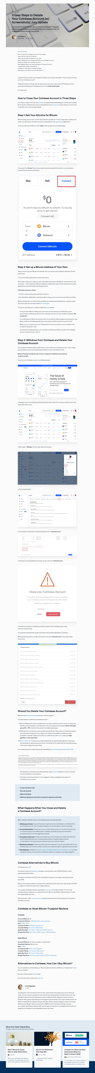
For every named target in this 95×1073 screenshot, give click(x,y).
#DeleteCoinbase (31, 715)
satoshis (41, 102)
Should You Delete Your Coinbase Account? (29, 62)
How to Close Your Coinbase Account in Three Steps (32, 54)
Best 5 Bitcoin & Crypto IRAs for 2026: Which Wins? (17, 1051)
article (75, 968)
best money (54, 105)
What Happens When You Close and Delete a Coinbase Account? (35, 64)
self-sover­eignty (44, 303)
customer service (36, 898)
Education (15, 12)
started (34, 974)
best (34, 307)
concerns (55, 772)
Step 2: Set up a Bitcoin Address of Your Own (29, 58)
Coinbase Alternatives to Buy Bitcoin (27, 66)
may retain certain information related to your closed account (53, 850)
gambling (59, 122)
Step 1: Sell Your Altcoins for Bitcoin (27, 56)
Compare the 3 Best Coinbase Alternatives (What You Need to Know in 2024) (74, 1052)
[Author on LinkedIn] (28, 988)
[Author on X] (26, 988)
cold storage (56, 749)
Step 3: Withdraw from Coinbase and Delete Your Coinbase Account (36, 60)
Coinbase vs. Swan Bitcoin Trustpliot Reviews (30, 68)
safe (29, 867)
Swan (19, 890)
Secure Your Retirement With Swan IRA (44, 1051)
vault (48, 307)
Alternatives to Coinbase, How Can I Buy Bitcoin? (31, 70)
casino (60, 735)
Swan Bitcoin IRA (68, 749)
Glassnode (35, 871)
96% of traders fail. (25, 741)
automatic (49, 890)
